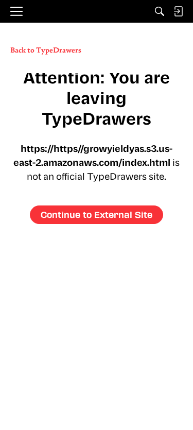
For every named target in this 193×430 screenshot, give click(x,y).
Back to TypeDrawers (45, 51)
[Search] (159, 11)
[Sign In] (178, 11)
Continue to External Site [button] (96, 214)
